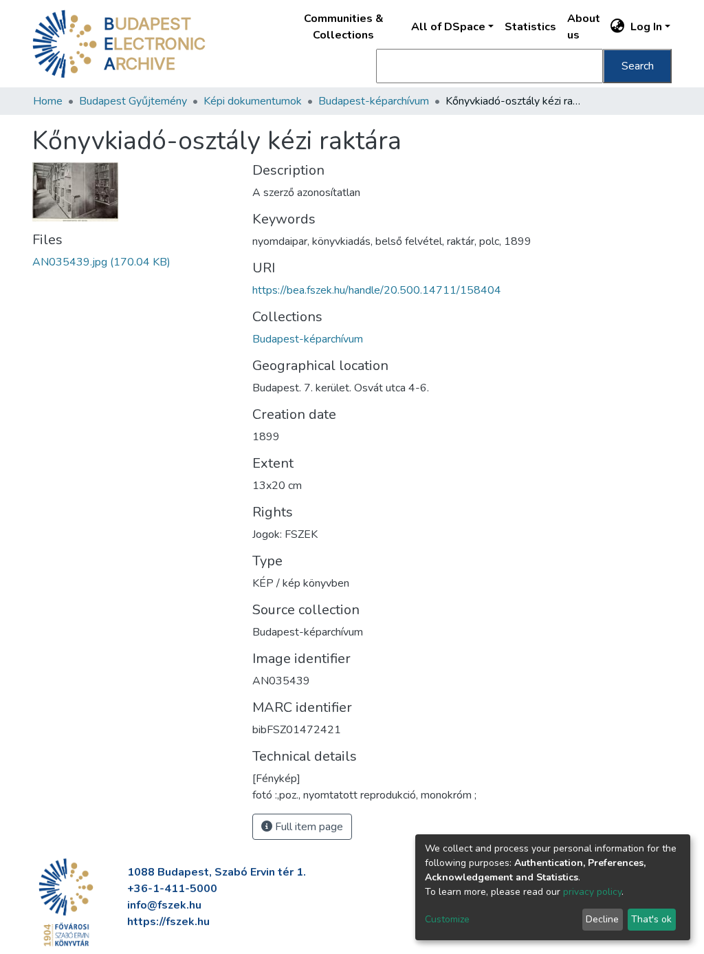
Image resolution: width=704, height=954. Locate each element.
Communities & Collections (344, 27)
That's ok (651, 919)
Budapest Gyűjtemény (133, 101)
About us (583, 27)
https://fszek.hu (168, 921)
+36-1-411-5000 (172, 888)
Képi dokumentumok (253, 101)
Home (48, 101)
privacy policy (592, 891)
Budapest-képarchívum (373, 101)
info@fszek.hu (164, 905)
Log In (646, 26)
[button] (617, 27)
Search (638, 66)
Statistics (530, 26)
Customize (447, 919)
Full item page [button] (307, 826)
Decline (602, 919)
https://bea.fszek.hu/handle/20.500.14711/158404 (376, 290)
